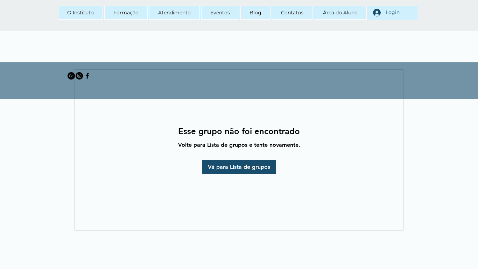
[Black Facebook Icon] (87, 76)
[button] (126, 13)
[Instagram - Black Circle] (79, 76)
